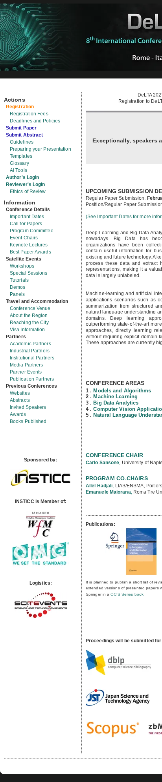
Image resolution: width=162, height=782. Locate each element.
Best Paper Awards (30, 252)
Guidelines (21, 142)
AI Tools (18, 170)
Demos (18, 287)
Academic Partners (30, 343)
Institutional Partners (32, 358)
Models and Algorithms (122, 391)
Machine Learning (115, 396)
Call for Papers (26, 223)
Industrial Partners (30, 351)
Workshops (22, 266)
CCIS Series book (127, 594)
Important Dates (27, 216)
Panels (17, 294)
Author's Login (22, 177)
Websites (20, 393)
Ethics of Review (28, 191)
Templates (21, 156)
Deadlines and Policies (35, 121)
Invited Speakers (28, 407)
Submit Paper (21, 128)
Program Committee (31, 230)
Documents (12, 89)
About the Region (29, 315)
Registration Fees (29, 114)
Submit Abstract (24, 135)
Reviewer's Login (25, 184)
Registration (20, 106)
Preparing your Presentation (40, 149)
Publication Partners (32, 379)
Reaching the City (29, 322)
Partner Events (26, 372)
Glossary (19, 163)
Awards (18, 414)
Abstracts (20, 400)
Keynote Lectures (29, 245)
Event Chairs (24, 238)
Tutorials (19, 280)
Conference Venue (30, 308)
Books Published (28, 421)
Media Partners (26, 365)
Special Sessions (29, 273)
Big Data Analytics (115, 403)
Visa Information (27, 329)
